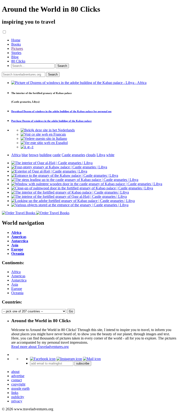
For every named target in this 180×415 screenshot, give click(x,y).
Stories (16, 53)
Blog (15, 57)
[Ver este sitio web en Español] (44, 143)
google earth (20, 388)
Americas (18, 276)
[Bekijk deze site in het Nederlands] (48, 130)
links (14, 393)
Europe (16, 289)
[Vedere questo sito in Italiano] (44, 139)
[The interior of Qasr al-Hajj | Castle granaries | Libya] (52, 163)
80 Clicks (18, 61)
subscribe (82, 363)
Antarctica (18, 280)
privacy (16, 401)
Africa (16, 272)
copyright (18, 384)
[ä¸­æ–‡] (27, 147)
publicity (17, 397)
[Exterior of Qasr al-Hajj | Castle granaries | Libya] (49, 171)
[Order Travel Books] (35, 213)
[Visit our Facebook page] (43, 359)
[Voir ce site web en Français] (43, 134)
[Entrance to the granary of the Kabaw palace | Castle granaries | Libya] (64, 175)
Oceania (17, 293)
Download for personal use (61, 111)
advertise (17, 376)
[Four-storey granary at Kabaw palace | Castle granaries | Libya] (59, 167)
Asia (14, 284)
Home (15, 40)
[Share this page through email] (92, 359)
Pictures (17, 49)
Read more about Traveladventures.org (40, 347)
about (15, 372)
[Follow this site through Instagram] (69, 359)
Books (16, 44)
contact (16, 380)
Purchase (51, 120)
